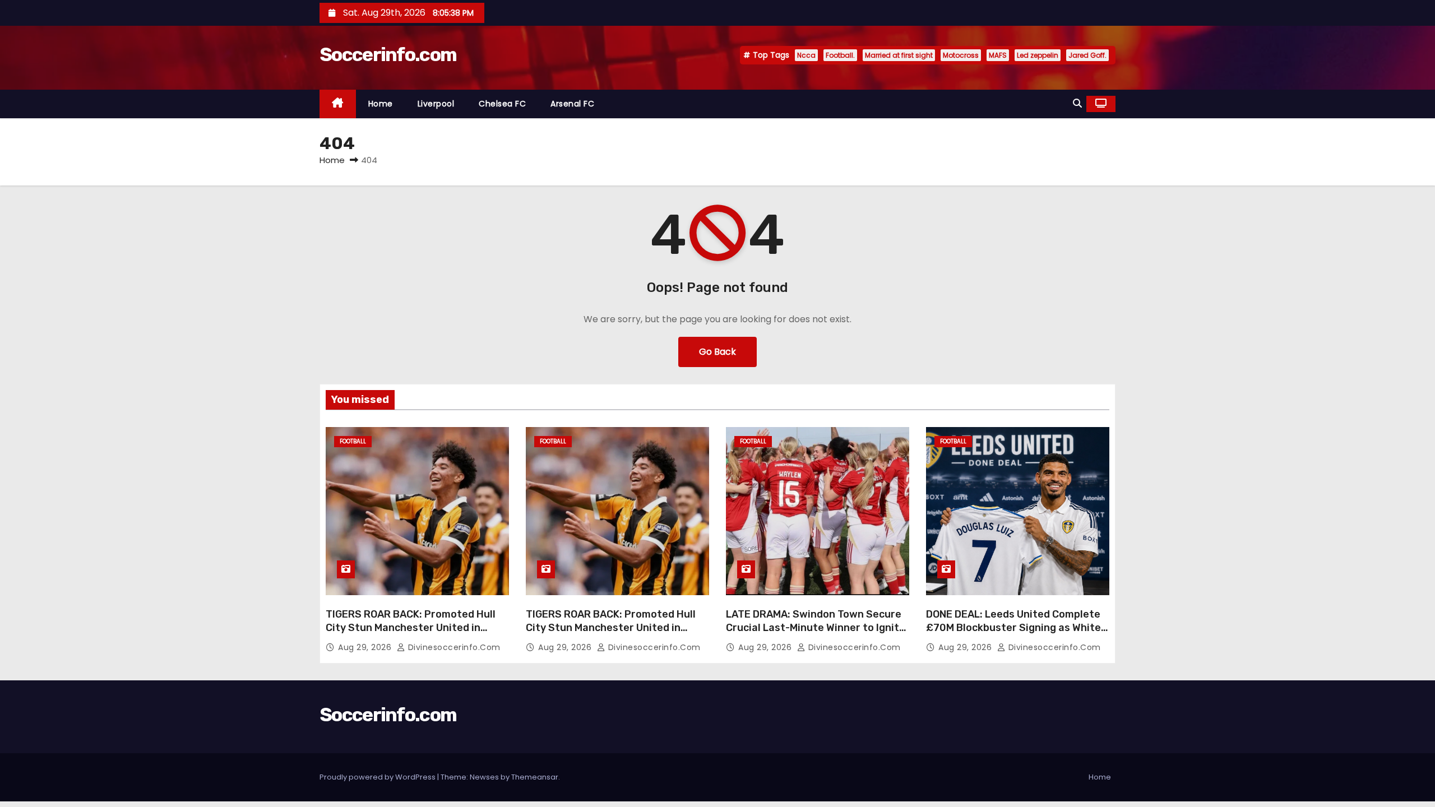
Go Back (717, 351)
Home (380, 103)
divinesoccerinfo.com (453, 647)
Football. (840, 55)
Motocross (961, 55)
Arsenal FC (572, 103)
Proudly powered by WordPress (378, 777)
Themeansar (534, 777)
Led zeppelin (1037, 55)
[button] (1077, 103)
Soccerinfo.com (388, 54)
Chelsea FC (502, 103)
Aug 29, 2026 (366, 647)
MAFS (998, 55)
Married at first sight (899, 55)
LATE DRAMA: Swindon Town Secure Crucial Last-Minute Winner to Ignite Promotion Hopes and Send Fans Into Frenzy (817, 634)
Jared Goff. (1087, 55)
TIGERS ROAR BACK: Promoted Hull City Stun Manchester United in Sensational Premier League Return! (416, 627)
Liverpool (436, 103)
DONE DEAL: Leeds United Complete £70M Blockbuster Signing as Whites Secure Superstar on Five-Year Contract (1016, 634)
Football (353, 441)
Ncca (806, 55)
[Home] (338, 104)
